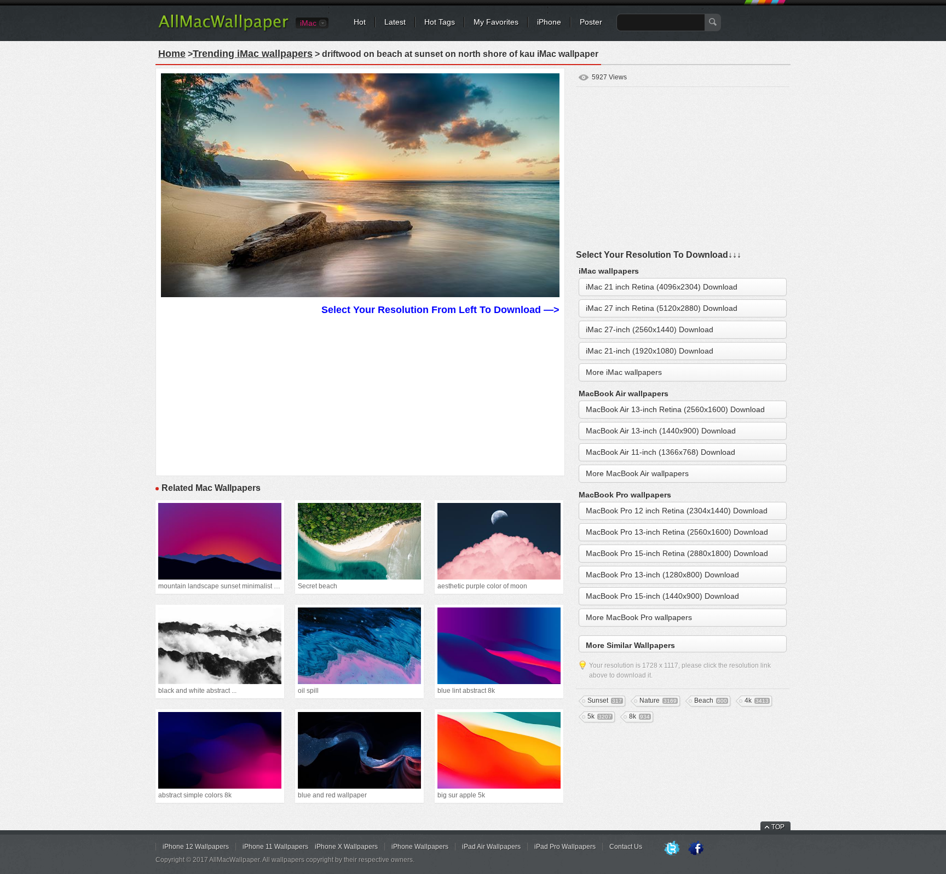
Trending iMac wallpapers (253, 53)
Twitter (671, 849)
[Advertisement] (360, 394)
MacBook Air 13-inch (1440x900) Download (661, 430)
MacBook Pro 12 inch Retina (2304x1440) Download (677, 510)
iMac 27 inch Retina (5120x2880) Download (661, 308)
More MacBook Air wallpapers (637, 473)
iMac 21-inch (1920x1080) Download (649, 350)
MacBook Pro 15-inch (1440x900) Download (662, 596)
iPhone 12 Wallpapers (196, 846)
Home (172, 53)
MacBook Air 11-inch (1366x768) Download (660, 452)
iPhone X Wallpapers (346, 846)
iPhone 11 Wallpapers (275, 846)
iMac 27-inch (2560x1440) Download (649, 329)
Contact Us (625, 846)
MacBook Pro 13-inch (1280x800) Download (662, 574)
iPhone (549, 22)
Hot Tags (439, 22)
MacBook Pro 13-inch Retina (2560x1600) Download (677, 532)
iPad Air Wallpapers (491, 846)
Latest (395, 22)
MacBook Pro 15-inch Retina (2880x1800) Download (677, 553)
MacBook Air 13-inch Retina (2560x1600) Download (675, 409)
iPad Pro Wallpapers (565, 846)
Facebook (696, 849)
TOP (778, 827)
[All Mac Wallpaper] (224, 30)
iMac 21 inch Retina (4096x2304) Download (661, 286)
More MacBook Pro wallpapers (639, 617)
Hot (360, 22)
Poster (591, 22)
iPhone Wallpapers (419, 846)
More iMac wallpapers (624, 372)
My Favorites (496, 22)
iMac (308, 23)
